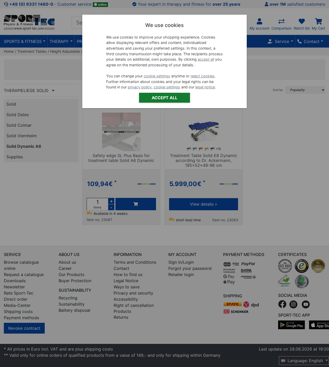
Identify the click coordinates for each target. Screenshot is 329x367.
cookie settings (157, 76)
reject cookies (202, 76)
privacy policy (140, 87)
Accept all (164, 97)
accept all (206, 59)
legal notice (205, 87)
